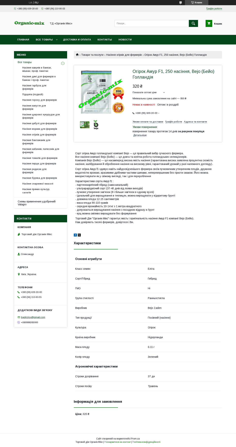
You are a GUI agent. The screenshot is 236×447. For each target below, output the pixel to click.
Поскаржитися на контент (117, 442)
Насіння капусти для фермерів (34, 107)
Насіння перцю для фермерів (39, 163)
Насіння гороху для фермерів (39, 100)
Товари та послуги (92, 54)
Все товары (44, 39)
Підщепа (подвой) (32, 94)
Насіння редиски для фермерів (34, 171)
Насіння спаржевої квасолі (37, 183)
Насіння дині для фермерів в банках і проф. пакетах (39, 78)
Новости (125, 39)
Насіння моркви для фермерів (39, 128)
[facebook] (75, 235)
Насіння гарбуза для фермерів (34, 87)
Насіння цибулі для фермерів (39, 123)
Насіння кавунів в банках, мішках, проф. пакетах (37, 69)
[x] (79, 235)
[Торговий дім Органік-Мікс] (29, 30)
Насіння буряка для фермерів (39, 178)
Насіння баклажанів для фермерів (36, 142)
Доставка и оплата (77, 39)
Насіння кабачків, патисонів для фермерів (40, 151)
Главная (23, 39)
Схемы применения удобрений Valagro (36, 203)
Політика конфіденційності (146, 442)
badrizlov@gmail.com (33, 317)
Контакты (105, 39)
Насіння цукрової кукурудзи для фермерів (41, 116)
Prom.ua (135, 438)
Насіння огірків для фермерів (124, 54)
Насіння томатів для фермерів (40, 158)
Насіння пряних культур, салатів (36, 191)
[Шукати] (193, 23)
